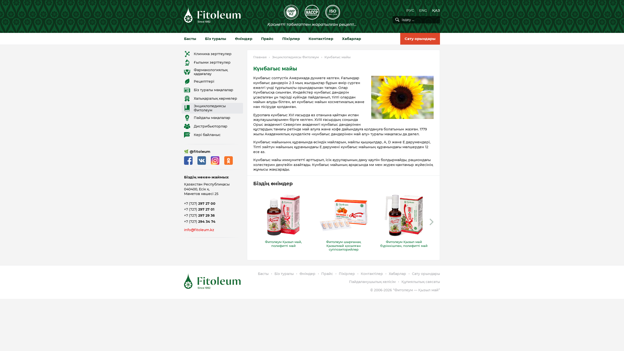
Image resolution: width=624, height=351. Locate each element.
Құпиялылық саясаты (420, 282)
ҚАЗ (436, 10)
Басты (190, 38)
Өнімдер (243, 38)
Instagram (215, 160)
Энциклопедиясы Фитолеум (295, 57)
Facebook (188, 160)
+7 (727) (199, 203)
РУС (410, 10)
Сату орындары (420, 38)
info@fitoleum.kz (199, 230)
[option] (283, 220)
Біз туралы (215, 38)
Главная (260, 57)
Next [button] (431, 222)
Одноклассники (228, 160)
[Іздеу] (397, 19)
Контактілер (321, 38)
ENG (423, 10)
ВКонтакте (201, 160)
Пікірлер (291, 38)
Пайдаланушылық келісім (372, 282)
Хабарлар (351, 38)
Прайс (267, 38)
